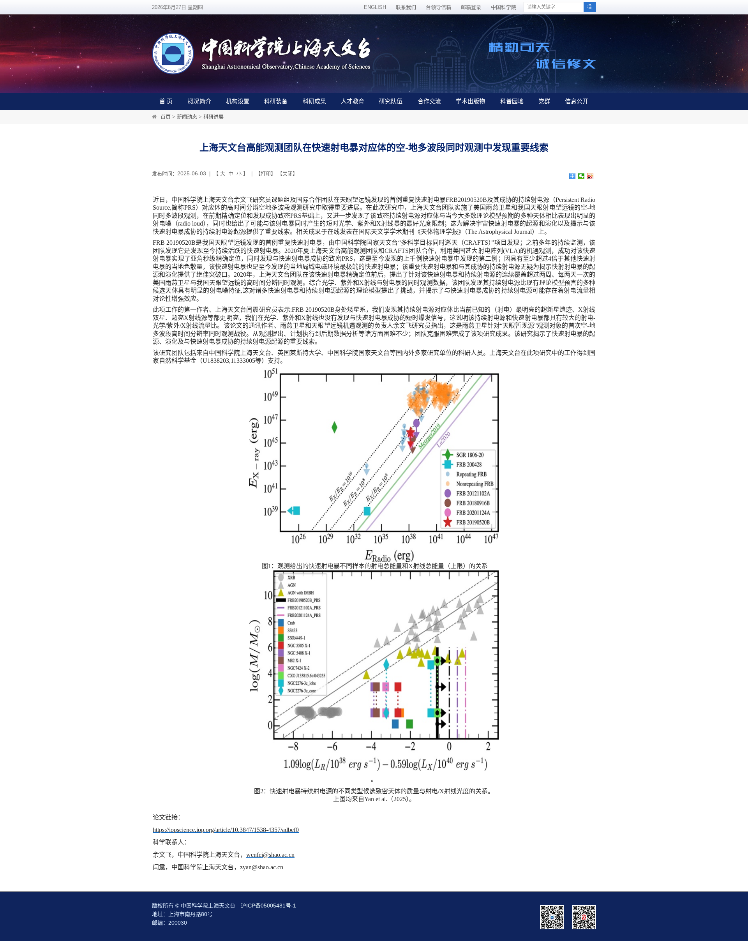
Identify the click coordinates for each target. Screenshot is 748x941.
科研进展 (213, 117)
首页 (166, 117)
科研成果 (314, 101)
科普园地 (512, 101)
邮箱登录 (471, 7)
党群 (544, 101)
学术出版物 (470, 101)
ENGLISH (375, 7)
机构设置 (237, 101)
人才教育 (352, 101)
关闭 (287, 174)
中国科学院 (503, 7)
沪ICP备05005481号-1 (268, 905)
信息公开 (576, 101)
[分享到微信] (581, 176)
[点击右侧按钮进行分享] (572, 176)
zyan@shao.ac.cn (261, 867)
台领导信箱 (438, 7)
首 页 (166, 101)
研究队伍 (390, 101)
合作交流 (429, 101)
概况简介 (199, 101)
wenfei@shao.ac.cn (270, 854)
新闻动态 (187, 117)
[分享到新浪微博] (590, 176)
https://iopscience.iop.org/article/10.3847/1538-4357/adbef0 (226, 829)
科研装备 (276, 101)
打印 (266, 174)
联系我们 (406, 7)
